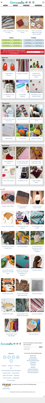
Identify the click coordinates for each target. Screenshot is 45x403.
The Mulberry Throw (22, 180)
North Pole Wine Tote (22, 119)
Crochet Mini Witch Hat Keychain (22, 227)
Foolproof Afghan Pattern (36, 181)
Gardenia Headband (37, 270)
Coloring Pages (28, 45)
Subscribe (16, 375)
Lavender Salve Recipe (7, 314)
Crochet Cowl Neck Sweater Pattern (37, 206)
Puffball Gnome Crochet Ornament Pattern (36, 75)
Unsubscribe (16, 378)
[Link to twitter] (9, 357)
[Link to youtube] (11, 361)
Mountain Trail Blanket (22, 73)
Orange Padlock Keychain (9, 74)
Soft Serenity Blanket (22, 246)
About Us (4, 365)
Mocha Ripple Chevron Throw (36, 119)
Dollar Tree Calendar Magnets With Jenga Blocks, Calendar (37, 32)
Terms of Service (7, 378)
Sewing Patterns (28, 42)
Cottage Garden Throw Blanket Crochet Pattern (22, 314)
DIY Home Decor (17, 45)
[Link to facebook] (5, 357)
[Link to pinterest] (13, 357)
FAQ (11, 368)
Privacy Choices (11, 380)
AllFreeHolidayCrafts (33, 358)
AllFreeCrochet (33, 355)
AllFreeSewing (33, 364)
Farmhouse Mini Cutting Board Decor (9, 119)
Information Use (15, 53)
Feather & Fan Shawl (36, 138)
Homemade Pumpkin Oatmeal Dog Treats (36, 162)
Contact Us (17, 365)
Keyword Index (6, 373)
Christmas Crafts (6, 42)
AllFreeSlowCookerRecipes (33, 370)
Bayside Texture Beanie (8, 206)
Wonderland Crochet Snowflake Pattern (36, 95)
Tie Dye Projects (39, 40)
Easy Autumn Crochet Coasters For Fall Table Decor (8, 271)
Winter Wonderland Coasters (8, 162)
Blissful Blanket (8, 138)
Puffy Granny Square (37, 293)
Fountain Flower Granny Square (22, 31)
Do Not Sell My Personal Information (11, 370)
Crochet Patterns (6, 45)
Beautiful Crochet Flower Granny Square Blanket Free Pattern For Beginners (22, 272)
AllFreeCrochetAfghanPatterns (33, 360)
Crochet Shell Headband (22, 95)
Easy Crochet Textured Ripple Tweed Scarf (22, 294)
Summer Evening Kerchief (8, 226)
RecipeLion (33, 367)
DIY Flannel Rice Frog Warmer (8, 95)
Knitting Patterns (38, 45)
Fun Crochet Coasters (8, 180)
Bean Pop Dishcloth (33, 334)
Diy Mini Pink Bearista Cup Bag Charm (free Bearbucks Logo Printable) (37, 249)
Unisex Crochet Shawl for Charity (8, 31)
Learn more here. (6, 388)
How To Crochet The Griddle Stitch (22, 206)
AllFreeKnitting (33, 357)
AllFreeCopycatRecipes (33, 369)
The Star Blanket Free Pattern (37, 227)
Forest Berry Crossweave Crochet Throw (8, 247)
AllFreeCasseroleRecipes (33, 372)
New (1, 189)
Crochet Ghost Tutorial (7, 293)
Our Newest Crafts (6, 40)
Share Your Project (8, 375)
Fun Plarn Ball (22, 138)
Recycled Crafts (17, 40)
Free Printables (28, 40)
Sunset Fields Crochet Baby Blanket (11, 334)
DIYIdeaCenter (33, 362)
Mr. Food (33, 365)
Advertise (10, 365)
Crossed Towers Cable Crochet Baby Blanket (22, 162)
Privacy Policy (15, 373)
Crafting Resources (16, 42)
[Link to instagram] (18, 357)
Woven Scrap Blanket (37, 314)
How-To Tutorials (38, 42)
